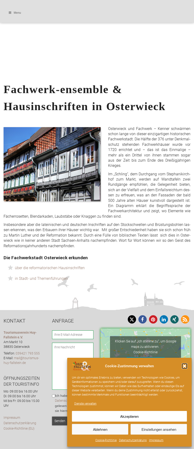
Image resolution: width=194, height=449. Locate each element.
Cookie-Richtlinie (106, 440)
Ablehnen (100, 429)
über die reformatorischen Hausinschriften (50, 268)
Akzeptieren (129, 416)
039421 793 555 (28, 353)
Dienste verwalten (85, 403)
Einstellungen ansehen (158, 429)
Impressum (156, 440)
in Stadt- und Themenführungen (41, 278)
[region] (97, 25)
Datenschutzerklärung (133, 440)
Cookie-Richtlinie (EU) (19, 429)
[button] (184, 366)
